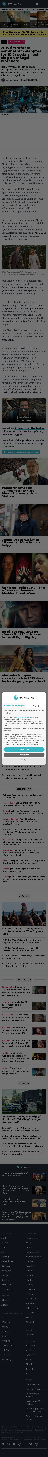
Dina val (36, 706)
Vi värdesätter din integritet (14, 706)
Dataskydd (24, 760)
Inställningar (24, 755)
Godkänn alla (24, 749)
